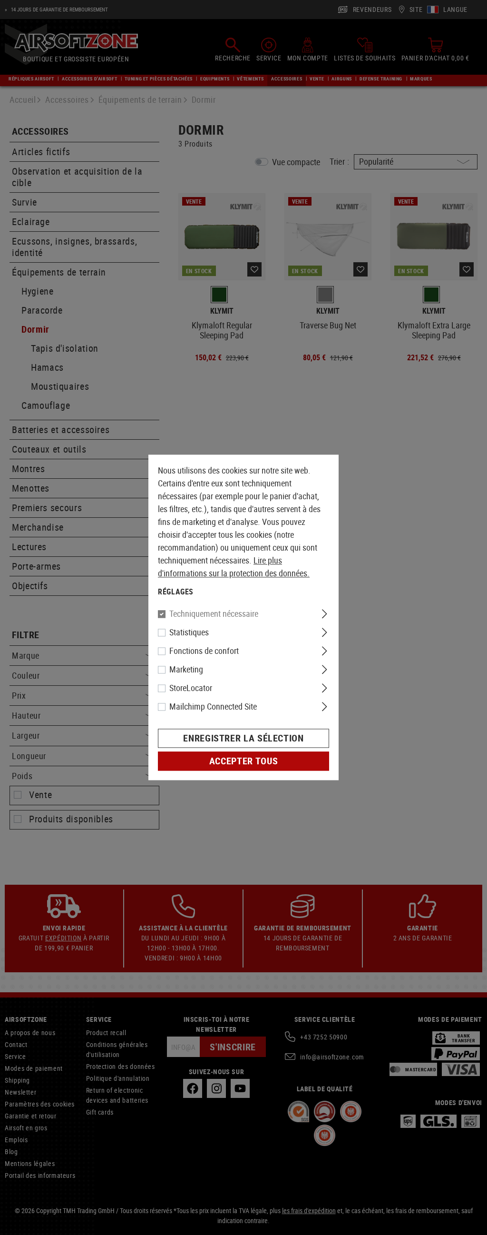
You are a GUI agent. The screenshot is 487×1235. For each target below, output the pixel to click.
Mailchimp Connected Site (213, 706)
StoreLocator (190, 688)
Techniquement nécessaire (213, 614)
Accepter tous (243, 761)
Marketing (186, 669)
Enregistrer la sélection (243, 738)
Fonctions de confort (204, 651)
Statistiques (189, 632)
